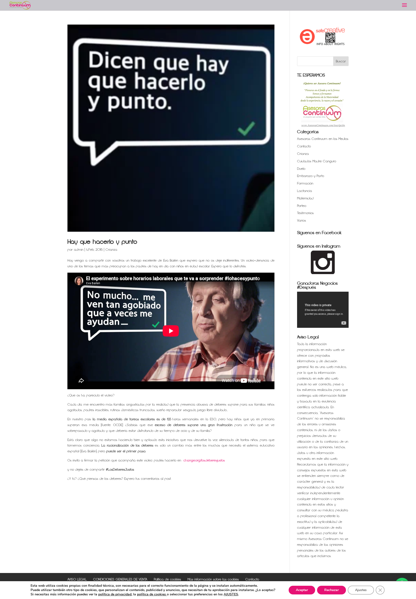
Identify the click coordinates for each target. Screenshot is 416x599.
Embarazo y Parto (310, 176)
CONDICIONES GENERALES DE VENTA (120, 579)
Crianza (111, 250)
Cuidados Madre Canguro (316, 161)
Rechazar (331, 590)
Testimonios (305, 213)
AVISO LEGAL (77, 579)
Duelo (301, 169)
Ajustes (361, 590)
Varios (301, 220)
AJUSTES (231, 594)
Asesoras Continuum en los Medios (322, 139)
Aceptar (302, 590)
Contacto (304, 146)
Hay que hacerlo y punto (102, 241)
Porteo (301, 206)
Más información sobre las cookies (213, 579)
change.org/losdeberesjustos (204, 460)
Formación (305, 183)
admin (78, 250)
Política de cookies (167, 579)
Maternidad (305, 198)
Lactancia (304, 191)
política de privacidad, (115, 594)
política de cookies (152, 594)
